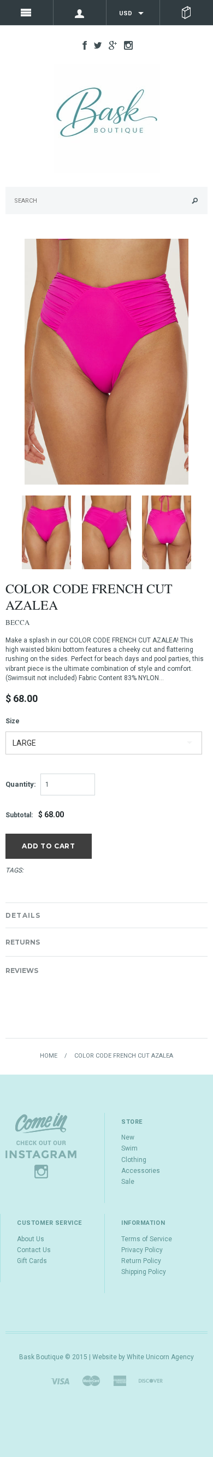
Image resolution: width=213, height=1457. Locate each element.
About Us (30, 1239)
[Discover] (151, 1380)
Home (48, 1055)
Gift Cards (32, 1261)
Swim (129, 1148)
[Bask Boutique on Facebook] (82, 45)
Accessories (140, 1171)
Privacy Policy (142, 1250)
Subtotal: (19, 815)
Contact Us (34, 1250)
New (127, 1137)
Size (12, 721)
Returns (22, 942)
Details (22, 915)
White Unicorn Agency (160, 1357)
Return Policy (141, 1261)
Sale (127, 1181)
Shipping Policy (143, 1272)
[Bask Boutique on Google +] (110, 45)
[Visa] (60, 1380)
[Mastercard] (91, 1380)
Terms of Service (146, 1239)
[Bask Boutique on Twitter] (95, 45)
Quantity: (20, 784)
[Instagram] (40, 1145)
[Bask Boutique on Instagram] (126, 45)
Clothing (133, 1160)
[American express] (119, 1380)
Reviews (21, 970)
